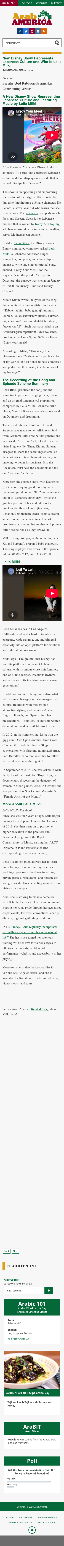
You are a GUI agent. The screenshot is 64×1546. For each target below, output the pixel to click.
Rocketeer (32, 213)
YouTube (32, 30)
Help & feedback (48, 1517)
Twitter (26, 30)
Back (6, 1251)
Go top (30, 1529)
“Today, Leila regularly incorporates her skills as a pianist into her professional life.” (29, 931)
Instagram (38, 30)
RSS (43, 30)
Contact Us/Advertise (19, 1517)
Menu (11, 3)
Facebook (20, 30)
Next (15, 1251)
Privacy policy (46, 1522)
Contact (27, 3)
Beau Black (21, 243)
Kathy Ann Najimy (47, 224)
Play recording (18, 1339)
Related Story (40, 1009)
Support (56, 2)
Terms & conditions (20, 1522)
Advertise (41, 3)
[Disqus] (32, 1103)
